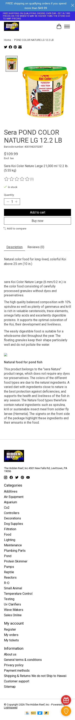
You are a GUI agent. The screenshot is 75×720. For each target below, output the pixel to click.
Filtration (10, 529)
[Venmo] (40, 713)
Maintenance (13, 545)
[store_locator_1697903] (66, 711)
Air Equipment (13, 497)
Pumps (9, 567)
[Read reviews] (17, 179)
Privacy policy (14, 665)
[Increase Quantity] (16, 201)
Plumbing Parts (15, 550)
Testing (9, 599)
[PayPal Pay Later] (46, 713)
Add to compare (16, 228)
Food (7, 534)
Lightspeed (10, 707)
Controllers (11, 513)
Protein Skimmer (15, 561)
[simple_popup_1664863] (66, 700)
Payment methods (17, 670)
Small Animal (13, 588)
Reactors (10, 577)
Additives (10, 491)
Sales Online (13, 615)
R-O (6, 583)
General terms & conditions (23, 660)
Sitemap (10, 687)
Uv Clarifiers (12, 604)
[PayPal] (33, 713)
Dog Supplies (13, 524)
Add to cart (37, 212)
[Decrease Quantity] (7, 201)
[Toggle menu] (67, 26)
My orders (11, 635)
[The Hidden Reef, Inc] (11, 26)
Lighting (9, 540)
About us (10, 654)
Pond (7, 556)
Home (7, 39)
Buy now (37, 221)
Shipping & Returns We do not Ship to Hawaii (35, 676)
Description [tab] (14, 247)
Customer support (16, 681)
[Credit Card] (27, 713)
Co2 (7, 507)
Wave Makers (13, 610)
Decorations (12, 518)
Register (10, 629)
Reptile (9, 572)
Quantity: (9, 194)
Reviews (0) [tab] (35, 247)
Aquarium (10, 502)
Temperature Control (18, 594)
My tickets (11, 640)
